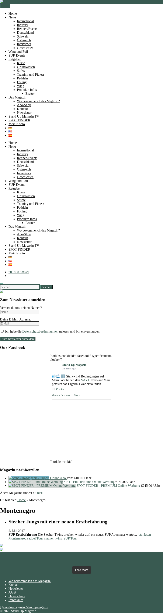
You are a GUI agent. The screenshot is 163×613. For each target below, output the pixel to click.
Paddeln (22, 78)
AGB (12, 592)
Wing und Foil (18, 51)
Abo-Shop (24, 105)
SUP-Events (16, 55)
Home (12, 13)
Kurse (21, 63)
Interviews (24, 44)
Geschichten (25, 48)
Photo (60, 389)
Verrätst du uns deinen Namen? (21, 307)
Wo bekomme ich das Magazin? (38, 101)
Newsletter (24, 112)
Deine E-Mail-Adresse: (15, 319)
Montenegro (16, 538)
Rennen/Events (27, 29)
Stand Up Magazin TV (23, 116)
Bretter (30, 93)
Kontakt (22, 109)
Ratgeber (14, 59)
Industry (22, 25)
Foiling (22, 82)
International (25, 21)
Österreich (24, 40)
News (12, 17)
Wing (20, 86)
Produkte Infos (27, 90)
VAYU (85, 380)
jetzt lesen (144, 534)
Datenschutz (16, 596)
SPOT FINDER (19, 120)
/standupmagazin (37, 607)
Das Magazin (17, 97)
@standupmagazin (13, 607)
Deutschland (25, 32)
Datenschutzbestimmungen (40, 331)
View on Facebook (61, 395)
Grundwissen (26, 67)
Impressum (15, 600)
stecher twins (53, 538)
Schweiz (22, 36)
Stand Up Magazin (74, 364)
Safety (21, 70)
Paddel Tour (35, 538)
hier (39, 493)
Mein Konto (16, 124)
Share (77, 395)
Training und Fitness (30, 74)
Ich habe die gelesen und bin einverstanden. (52, 331)
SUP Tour (70, 538)
